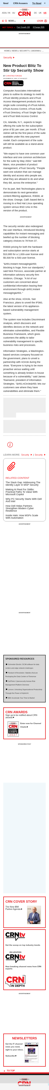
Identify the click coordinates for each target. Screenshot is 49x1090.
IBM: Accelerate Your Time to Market (21, 698)
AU (13, 13)
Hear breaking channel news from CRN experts (23, 967)
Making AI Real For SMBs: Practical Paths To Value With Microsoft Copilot (22, 492)
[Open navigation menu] (4, 21)
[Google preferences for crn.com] (13, 83)
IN (9, 13)
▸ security (23, 51)
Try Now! (36, 3)
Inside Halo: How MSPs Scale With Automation (22, 516)
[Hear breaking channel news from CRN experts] (15, 981)
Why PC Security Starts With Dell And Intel (24, 500)
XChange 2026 (38, 27)
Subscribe (10, 1056)
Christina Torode (14, 76)
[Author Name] (10, 410)
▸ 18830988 (34, 51)
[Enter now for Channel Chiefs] (14, 735)
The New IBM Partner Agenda (13, 908)
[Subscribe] (31, 1062)
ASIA (4, 13)
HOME (7, 51)
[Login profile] (45, 20)
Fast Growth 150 (23, 27)
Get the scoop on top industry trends (22, 945)
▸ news (13, 51)
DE (35, 13)
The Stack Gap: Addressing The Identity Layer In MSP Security (23, 483)
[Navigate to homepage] (24, 16)
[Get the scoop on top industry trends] (15, 957)
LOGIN (40, 21)
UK (40, 13)
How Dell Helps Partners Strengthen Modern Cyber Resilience (20, 508)
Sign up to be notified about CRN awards (21, 716)
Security (7, 57)
